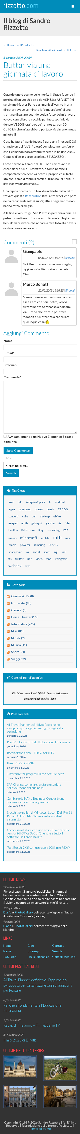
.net (11, 502)
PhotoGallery (23, 912)
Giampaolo (32, 251)
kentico (13, 530)
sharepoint (15, 552)
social (36, 552)
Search (57, 951)
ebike (57, 516)
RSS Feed (9, 956)
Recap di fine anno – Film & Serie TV (31, 1025)
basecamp (25, 509)
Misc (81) (17, 631)
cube (25, 516)
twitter (19, 559)
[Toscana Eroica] (60, 1068)
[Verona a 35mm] (20, 1096)
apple (11, 509)
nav (67, 538)
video (39, 559)
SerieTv (53, 545)
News (7, 951)
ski (27, 552)
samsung (39, 545)
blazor (39, 509)
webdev (15, 565)
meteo (12, 538)
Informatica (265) (23, 624)
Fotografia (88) (21, 603)
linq (40, 530)
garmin (50, 523)
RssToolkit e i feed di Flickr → (56, 50)
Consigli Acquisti (64, 956)
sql (56, 552)
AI (50, 502)
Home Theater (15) (24, 617)
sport (47, 552)
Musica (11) (19, 645)
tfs (10, 559)
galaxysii (36, 523)
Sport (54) (18, 652)
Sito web (10, 365)
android (60, 502)
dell (34, 516)
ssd (63, 552)
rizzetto (20, 5)
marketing (53, 530)
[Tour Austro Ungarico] (20, 1066)
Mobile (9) (18, 638)
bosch (50, 509)
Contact (58, 945)
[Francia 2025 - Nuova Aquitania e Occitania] (60, 1096)
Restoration (33, 196)
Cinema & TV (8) (22, 596)
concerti (13, 516)
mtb (57, 537)
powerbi (25, 545)
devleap (45, 516)
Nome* (8, 341)
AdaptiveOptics (35, 502)
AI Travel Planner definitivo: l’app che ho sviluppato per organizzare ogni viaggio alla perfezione (37, 985)
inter (68, 523)
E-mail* (9, 353)
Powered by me (40, 1128)
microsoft (28, 537)
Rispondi (70, 258)
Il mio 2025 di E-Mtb (19, 1040)
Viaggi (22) (18, 659)
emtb (24, 523)
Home (7, 945)
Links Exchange (38, 956)
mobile (45, 538)
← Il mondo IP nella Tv (18, 45)
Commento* (12, 377)
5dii (20, 502)
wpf (27, 566)
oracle (12, 545)
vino (48, 559)
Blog (31, 945)
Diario (7, 912)
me (65, 530)
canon (63, 509)
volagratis (61, 559)
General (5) (18, 610)
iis (59, 523)
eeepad (13, 523)
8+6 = (8, 458)
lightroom (28, 530)
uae (29, 559)
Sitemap (33, 951)
